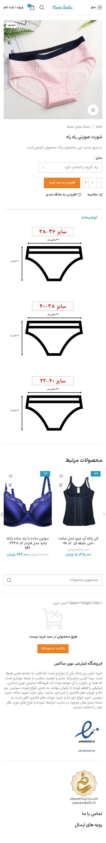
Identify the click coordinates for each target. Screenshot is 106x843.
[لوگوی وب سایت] (62, 7)
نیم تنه (71, 697)
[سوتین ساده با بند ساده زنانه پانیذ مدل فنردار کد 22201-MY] (28, 501)
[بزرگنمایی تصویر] (93, 109)
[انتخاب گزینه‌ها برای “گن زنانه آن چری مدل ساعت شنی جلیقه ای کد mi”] (61, 484)
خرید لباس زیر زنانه (88, 673)
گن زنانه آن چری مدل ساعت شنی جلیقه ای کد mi (78, 541)
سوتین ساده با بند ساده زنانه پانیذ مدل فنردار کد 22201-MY (28, 543)
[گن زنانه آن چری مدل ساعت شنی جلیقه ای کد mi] (78, 501)
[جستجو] (42, 7)
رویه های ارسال (88, 825)
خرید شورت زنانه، (24, 692)
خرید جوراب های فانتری (46, 697)
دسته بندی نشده (78, 126)
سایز (99, 158)
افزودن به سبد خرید (62, 182)
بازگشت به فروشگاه (53, 648)
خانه (99, 126)
